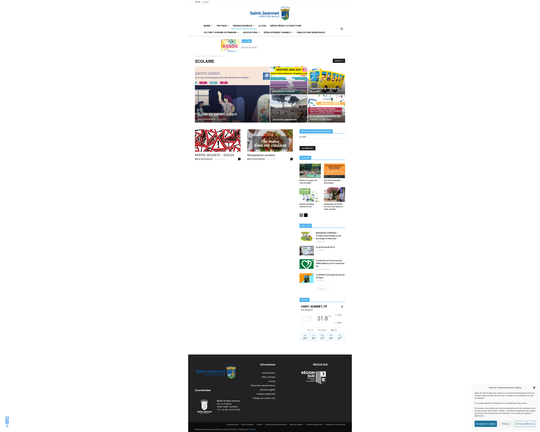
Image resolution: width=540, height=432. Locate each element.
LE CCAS (262, 25)
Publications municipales (311, 32)
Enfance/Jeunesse (242, 25)
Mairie (207, 25)
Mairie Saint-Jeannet (206, 119)
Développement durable (277, 32)
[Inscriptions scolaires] (288, 80)
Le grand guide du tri (325, 247)
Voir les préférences (525, 424)
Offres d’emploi (268, 377)
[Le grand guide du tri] (307, 250)
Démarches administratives (262, 385)
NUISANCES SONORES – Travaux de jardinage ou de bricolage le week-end (328, 236)
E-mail (303, 137)
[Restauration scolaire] (270, 140)
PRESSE (197, 2)
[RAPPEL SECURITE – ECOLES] (217, 140)
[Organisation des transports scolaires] (326, 80)
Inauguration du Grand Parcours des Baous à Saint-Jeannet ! (333, 206)
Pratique (222, 25)
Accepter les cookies (485, 424)
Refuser (505, 424)
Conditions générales (265, 394)
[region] (270, 45)
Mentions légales (267, 389)
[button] (534, 387)
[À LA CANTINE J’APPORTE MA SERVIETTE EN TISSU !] (326, 108)
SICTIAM (252, 429)
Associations (250, 32)
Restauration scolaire (261, 155)
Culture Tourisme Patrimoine (220, 32)
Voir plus (321, 289)
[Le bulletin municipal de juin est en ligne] (307, 278)
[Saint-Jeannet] (270, 13)
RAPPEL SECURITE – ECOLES (214, 155)
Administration (268, 372)
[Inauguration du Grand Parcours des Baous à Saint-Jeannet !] (334, 194)
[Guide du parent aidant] (232, 99)
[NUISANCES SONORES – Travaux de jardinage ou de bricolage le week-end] (307, 236)
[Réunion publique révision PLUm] (310, 194)
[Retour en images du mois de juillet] (310, 171)
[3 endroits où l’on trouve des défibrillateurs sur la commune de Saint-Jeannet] (307, 264)
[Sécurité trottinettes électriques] (334, 171)
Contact (206, 2)
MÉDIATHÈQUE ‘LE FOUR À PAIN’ (285, 25)
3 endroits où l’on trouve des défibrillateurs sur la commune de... (330, 263)
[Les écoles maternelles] (288, 109)
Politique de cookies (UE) (264, 398)
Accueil (198, 56)
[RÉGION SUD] (314, 377)
